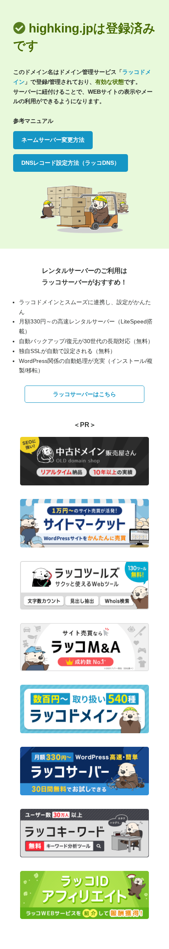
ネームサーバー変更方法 (52, 139)
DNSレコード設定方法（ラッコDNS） (70, 162)
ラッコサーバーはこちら (84, 394)
